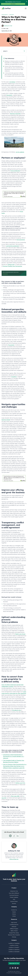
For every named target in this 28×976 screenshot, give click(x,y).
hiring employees (15, 170)
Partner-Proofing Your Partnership (12, 266)
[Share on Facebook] (14, 835)
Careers (14, 912)
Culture (14, 916)
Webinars (14, 926)
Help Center (14, 922)
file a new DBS (15, 796)
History (14, 914)
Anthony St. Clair (8, 25)
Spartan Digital (6, 419)
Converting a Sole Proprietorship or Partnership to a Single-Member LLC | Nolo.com (13, 756)
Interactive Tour (14, 891)
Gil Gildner (12, 82)
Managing (11, 14)
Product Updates (14, 897)
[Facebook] (12, 968)
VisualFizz (14, 376)
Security (14, 903)
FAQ (14, 899)
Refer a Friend (14, 930)
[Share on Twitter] (10, 835)
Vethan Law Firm (20, 783)
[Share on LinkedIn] (17, 835)
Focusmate (11, 345)
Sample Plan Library (14, 932)
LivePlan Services (14, 924)
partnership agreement (12, 246)
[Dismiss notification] (26, 1)
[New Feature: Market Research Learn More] (14, 3)
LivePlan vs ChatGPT (14, 947)
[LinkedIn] (15, 968)
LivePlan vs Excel (14, 945)
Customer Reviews (14, 895)
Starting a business (15, 113)
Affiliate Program (14, 928)
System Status (14, 901)
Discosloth (9, 95)
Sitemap (14, 937)
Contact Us (14, 910)
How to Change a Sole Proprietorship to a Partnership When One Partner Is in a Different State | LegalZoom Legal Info (14, 766)
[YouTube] (17, 968)
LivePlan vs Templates (14, 943)
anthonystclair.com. (14, 859)
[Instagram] (10, 968)
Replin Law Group (20, 634)
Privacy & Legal (18, 972)
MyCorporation (21, 239)
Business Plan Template (14, 935)
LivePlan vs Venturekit (14, 951)
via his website (20, 152)
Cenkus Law (11, 264)
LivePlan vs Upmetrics (14, 949)
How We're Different (14, 893)
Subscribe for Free (14, 963)
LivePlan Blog (5, 14)
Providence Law (16, 710)
